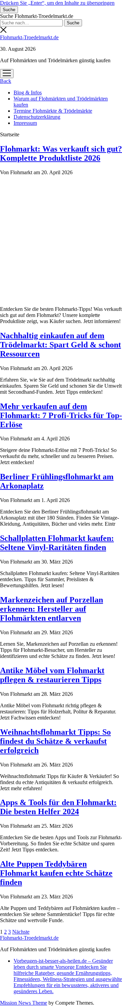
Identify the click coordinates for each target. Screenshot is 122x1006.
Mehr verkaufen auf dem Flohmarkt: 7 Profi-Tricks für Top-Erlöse (61, 415)
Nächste (20, 932)
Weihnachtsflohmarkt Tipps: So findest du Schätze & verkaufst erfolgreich (55, 741)
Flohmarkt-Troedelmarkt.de (29, 37)
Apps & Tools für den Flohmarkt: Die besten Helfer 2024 (58, 807)
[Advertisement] (61, 240)
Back (5, 81)
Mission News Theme (23, 1003)
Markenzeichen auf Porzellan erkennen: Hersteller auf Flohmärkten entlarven (51, 608)
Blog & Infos (28, 92)
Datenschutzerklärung (37, 117)
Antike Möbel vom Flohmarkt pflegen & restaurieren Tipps (52, 675)
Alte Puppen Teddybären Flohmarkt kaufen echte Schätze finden (56, 873)
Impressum (25, 123)
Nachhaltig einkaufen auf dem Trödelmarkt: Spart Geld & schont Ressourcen (60, 344)
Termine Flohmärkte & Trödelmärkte (53, 111)
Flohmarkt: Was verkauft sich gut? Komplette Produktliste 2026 (61, 153)
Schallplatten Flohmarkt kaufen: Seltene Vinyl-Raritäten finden (57, 543)
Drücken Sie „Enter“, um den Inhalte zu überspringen (57, 3)
